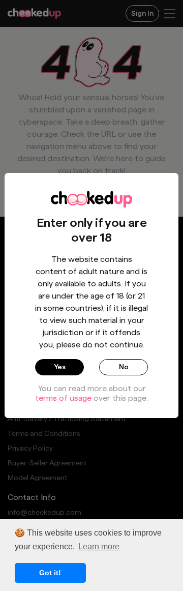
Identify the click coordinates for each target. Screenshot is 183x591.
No (124, 367)
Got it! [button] (50, 573)
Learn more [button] (98, 546)
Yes (60, 367)
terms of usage (63, 398)
